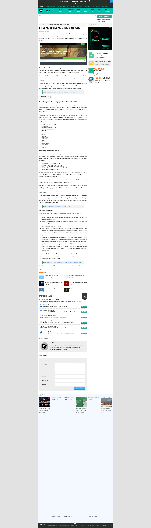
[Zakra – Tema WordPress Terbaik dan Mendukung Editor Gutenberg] (81, 402)
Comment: (45, 364)
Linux (92, 10)
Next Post (83, 269)
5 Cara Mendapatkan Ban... (64, 6)
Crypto (108, 10)
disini (103, 57)
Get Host (84, 306)
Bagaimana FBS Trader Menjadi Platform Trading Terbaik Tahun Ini (63, 262)
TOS (98, 525)
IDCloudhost (67, 525)
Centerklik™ (57, 525)
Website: (44, 384)
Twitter (75, 266)
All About (61, 10)
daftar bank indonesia (45, 119)
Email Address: (46, 380)
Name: (44, 376)
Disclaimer (103, 525)
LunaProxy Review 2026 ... (102, 6)
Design (78, 10)
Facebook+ (82, 266)
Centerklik (41, 31)
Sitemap (110, 525)
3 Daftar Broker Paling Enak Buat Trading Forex (58, 206)
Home (40, 24)
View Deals (78, 301)
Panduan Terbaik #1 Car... (76, 6)
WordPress (70, 10)
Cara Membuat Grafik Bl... (89, 6)
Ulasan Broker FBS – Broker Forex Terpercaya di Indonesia (61, 92)
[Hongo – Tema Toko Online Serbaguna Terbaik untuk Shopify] (93, 456)
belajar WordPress (57, 345)
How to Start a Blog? (104, 16)
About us (78, 525)
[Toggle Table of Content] (48, 96)
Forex (99, 10)
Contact (84, 525)
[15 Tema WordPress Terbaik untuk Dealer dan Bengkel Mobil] (57, 456)
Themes (85, 10)
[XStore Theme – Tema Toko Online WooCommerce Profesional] (69, 456)
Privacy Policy (91, 525)
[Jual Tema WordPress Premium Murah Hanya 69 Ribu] (106, 402)
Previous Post (44, 269)
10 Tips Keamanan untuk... (50, 6)
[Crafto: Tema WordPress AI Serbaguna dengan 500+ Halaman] (44, 402)
